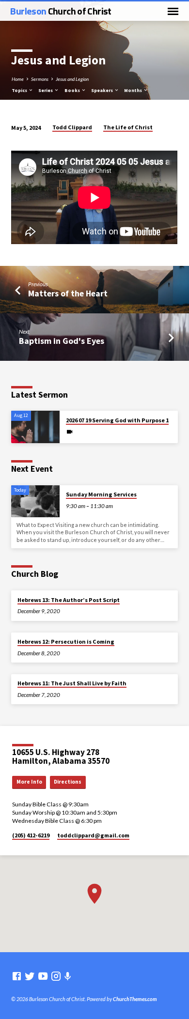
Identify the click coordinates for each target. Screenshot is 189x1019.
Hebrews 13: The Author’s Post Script (68, 599)
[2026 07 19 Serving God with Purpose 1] (35, 427)
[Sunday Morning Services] (35, 501)
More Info (29, 781)
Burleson (60, 10)
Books (72, 90)
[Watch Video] (69, 431)
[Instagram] (56, 976)
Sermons (39, 79)
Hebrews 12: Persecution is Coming (65, 641)
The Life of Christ (128, 127)
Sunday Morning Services (101, 494)
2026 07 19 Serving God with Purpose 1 (117, 420)
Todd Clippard (72, 127)
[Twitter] (29, 976)
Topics (20, 90)
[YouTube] (42, 976)
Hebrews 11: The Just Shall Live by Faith (71, 683)
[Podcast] (68, 976)
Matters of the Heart (68, 293)
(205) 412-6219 (30, 835)
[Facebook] (16, 976)
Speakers (102, 90)
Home (18, 79)
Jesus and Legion (72, 79)
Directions (67, 781)
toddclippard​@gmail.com (93, 835)
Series (46, 90)
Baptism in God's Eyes (61, 340)
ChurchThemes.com (135, 999)
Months (133, 90)
